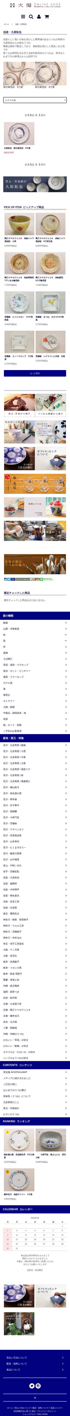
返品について (56, 1408)
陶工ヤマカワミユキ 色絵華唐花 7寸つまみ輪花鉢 (19, 279)
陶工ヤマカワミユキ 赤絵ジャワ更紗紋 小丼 (19, 239)
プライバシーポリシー (46, 1411)
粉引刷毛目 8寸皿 (45, 87)
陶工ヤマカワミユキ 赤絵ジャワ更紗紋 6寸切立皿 (50, 239)
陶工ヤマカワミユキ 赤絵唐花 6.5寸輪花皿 (50, 279)
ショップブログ (29, 1414)
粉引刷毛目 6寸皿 (13, 87)
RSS (39, 1414)
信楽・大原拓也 (21, 24)
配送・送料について (41, 1408)
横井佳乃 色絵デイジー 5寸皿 (18, 1194)
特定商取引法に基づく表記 (24, 1411)
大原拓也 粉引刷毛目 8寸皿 (17, 148)
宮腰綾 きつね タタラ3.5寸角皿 (50, 318)
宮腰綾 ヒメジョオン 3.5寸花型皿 (19, 318)
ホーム (6, 24)
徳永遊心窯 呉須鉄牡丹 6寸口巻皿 (19, 1156)
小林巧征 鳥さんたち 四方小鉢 (51, 1156)
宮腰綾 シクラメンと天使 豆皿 (50, 356)
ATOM (44, 1414)
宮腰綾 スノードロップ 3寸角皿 (19, 357)
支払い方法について (22, 1408)
